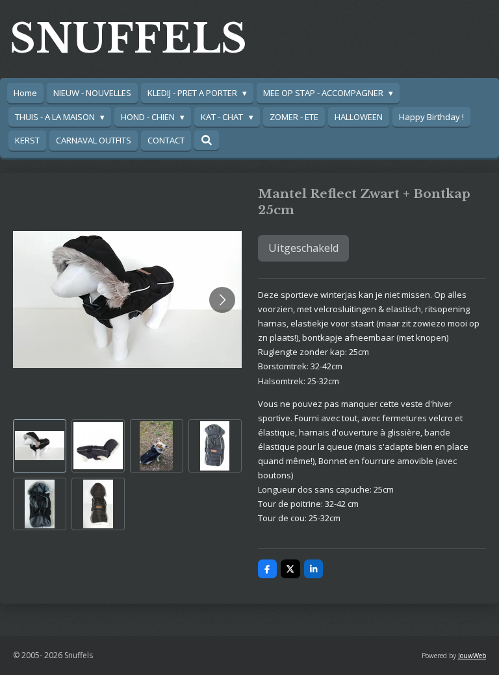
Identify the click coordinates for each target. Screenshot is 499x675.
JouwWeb (472, 655)
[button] (39, 445)
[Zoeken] (206, 140)
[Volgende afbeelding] (222, 300)
